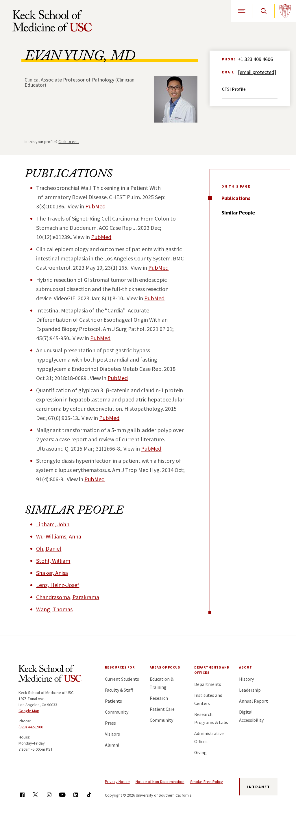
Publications (235, 198)
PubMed (95, 206)
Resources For (120, 667)
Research (159, 698)
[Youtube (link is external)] (62, 794)
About (245, 667)
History (246, 679)
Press (110, 723)
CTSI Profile (234, 89)
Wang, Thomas (54, 609)
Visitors (112, 734)
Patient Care (162, 709)
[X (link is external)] (35, 794)
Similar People (238, 212)
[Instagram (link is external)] (49, 794)
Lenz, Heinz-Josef (57, 584)
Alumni (112, 745)
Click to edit (68, 141)
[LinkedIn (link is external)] (75, 794)
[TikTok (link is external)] (89, 794)
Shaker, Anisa (52, 572)
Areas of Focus (165, 667)
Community (116, 712)
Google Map (28, 710)
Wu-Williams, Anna (58, 536)
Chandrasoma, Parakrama (67, 597)
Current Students (122, 679)
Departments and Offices (212, 670)
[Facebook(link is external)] (22, 794)
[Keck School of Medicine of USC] (50, 674)
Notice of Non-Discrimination (160, 781)
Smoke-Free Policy (206, 781)
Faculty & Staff (119, 690)
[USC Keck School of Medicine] (52, 21)
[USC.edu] (285, 11)
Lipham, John (52, 524)
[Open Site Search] (263, 11)
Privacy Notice (117, 781)
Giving (200, 752)
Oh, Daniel (48, 548)
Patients (113, 701)
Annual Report (253, 701)
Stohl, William (53, 560)
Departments (207, 684)
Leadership (250, 690)
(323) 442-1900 (30, 727)
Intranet (258, 786)
